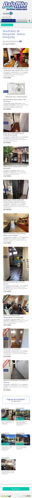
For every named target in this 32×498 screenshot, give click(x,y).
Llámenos (16, 489)
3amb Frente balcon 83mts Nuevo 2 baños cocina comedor (14, 234)
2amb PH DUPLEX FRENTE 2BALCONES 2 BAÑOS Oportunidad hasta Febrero (22, 422)
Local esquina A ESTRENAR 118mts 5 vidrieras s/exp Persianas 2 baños (7, 447)
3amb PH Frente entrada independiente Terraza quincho (13, 316)
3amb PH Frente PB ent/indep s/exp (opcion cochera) (8, 422)
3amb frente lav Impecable (12, 349)
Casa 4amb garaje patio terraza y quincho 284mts (21, 447)
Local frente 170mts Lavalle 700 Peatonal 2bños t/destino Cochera (14, 201)
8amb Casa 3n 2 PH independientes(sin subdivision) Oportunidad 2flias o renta (16, 69)
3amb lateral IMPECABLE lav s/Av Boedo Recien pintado (13, 134)
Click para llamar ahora (9, 20)
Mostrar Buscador (7, 25)
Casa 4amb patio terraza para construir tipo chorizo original (8, 472)
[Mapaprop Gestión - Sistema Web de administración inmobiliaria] (24, 496)
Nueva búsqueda (14, 35)
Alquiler (6, 91)
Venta (5, 58)
